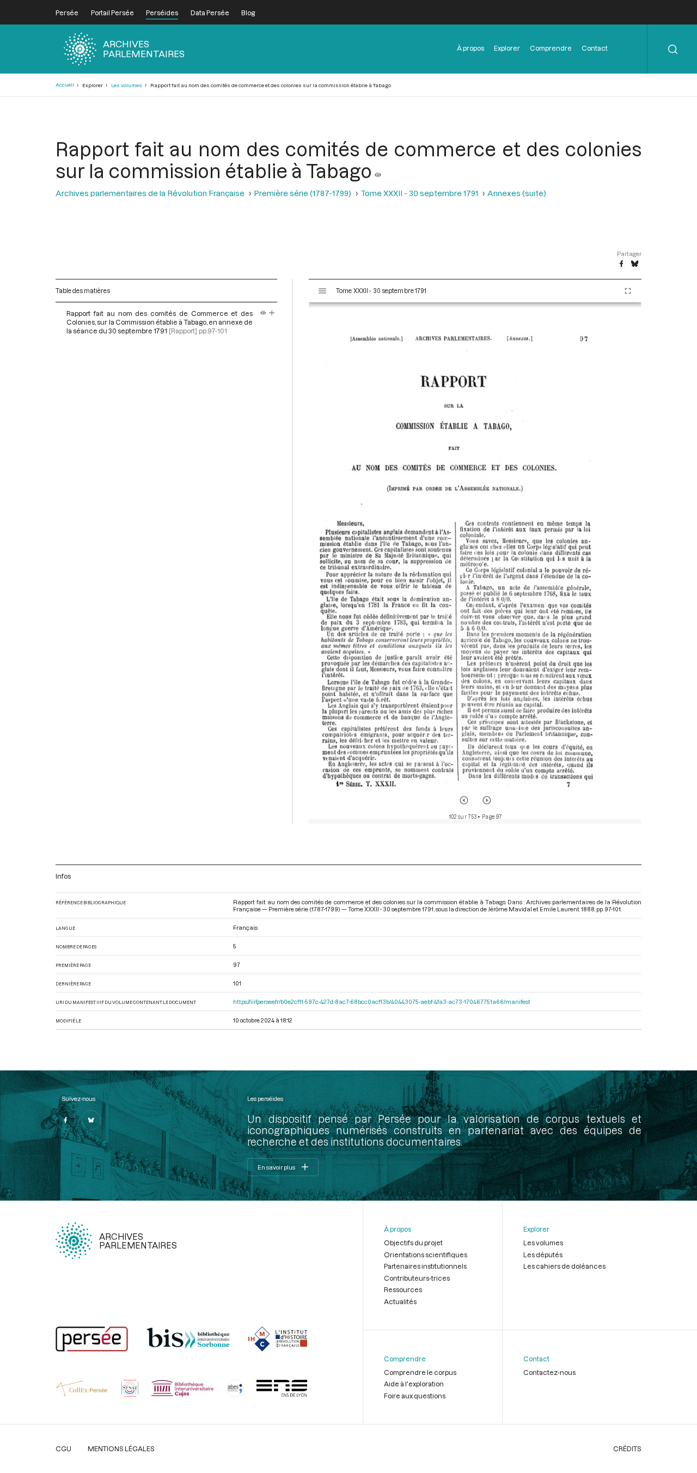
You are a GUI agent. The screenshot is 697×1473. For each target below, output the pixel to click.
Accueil (65, 85)
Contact (595, 48)
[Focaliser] (272, 313)
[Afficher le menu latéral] (322, 290)
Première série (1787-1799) (302, 193)
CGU (63, 1448)
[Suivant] (486, 800)
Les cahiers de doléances (564, 1266)
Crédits (627, 1448)
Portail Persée (112, 12)
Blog (248, 12)
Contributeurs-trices (417, 1278)
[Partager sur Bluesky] (634, 264)
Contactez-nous (549, 1372)
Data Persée (210, 12)
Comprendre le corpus (420, 1372)
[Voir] (378, 170)
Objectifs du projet (413, 1242)
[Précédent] (464, 800)
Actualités (400, 1301)
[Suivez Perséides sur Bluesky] (91, 1120)
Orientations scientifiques (425, 1254)
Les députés (543, 1254)
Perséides (162, 12)
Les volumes (126, 85)
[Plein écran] (627, 290)
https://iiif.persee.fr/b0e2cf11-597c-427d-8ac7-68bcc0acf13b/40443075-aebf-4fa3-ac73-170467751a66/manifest (381, 1001)
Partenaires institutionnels (425, 1266)
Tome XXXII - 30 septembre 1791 (419, 193)
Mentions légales (121, 1448)
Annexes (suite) (516, 193)
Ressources (403, 1289)
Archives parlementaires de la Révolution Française (150, 193)
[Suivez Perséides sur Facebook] (65, 1120)
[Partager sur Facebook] (621, 264)
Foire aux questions (414, 1395)
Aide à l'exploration (414, 1383)
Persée (67, 12)
